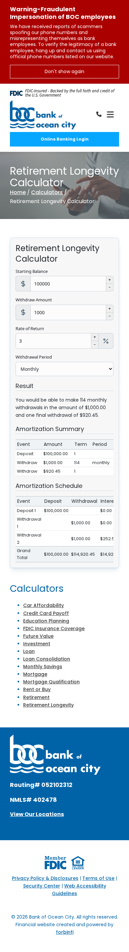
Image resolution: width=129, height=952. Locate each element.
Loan (29, 651)
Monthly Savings (42, 666)
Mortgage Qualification (51, 681)
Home (18, 192)
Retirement (36, 697)
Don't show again (64, 71)
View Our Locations (37, 814)
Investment (36, 643)
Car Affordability (43, 605)
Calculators (47, 192)
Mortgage (35, 674)
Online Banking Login (65, 139)
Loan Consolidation (46, 659)
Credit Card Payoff (46, 613)
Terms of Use (98, 878)
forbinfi (64, 932)
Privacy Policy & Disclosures (45, 878)
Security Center (41, 886)
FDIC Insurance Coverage (54, 628)
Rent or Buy (37, 689)
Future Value (38, 636)
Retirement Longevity (48, 705)
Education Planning (46, 621)
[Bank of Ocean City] (43, 114)
